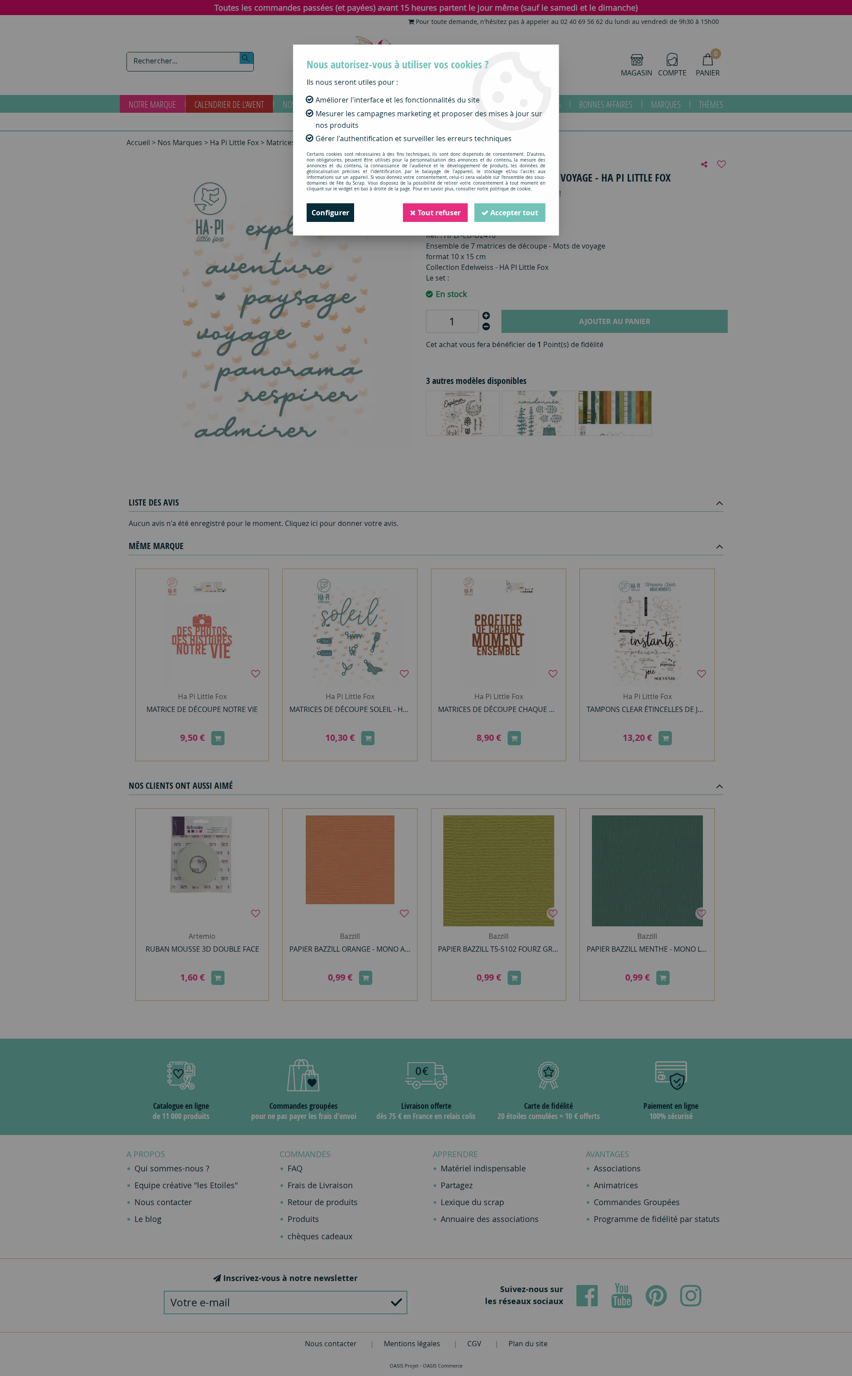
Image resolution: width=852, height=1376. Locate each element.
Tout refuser (438, 212)
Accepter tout (513, 212)
